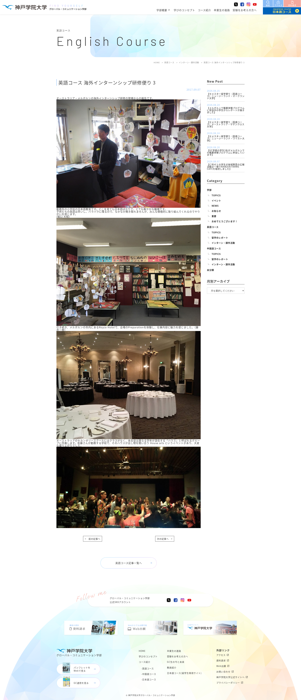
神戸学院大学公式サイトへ (230, 677)
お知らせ (216, 210)
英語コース (213, 226)
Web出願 (221, 665)
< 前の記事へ (92, 538)
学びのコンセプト (184, 10)
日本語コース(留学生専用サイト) (184, 673)
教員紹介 (171, 667)
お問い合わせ (223, 671)
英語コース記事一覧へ (128, 563)
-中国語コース (148, 674)
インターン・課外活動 (223, 242)
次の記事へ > (164, 538)
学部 (209, 189)
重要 (214, 216)
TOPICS (216, 195)
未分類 (210, 269)
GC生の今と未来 (175, 661)
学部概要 (161, 10)
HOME (142, 650)
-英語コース (147, 668)
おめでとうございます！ (225, 221)
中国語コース (214, 248)
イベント (216, 200)
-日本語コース (148, 679)
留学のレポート (220, 237)
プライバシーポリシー (228, 682)
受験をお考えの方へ (245, 10)
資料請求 (221, 660)
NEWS (215, 205)
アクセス (221, 655)
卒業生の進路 (222, 10)
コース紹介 (204, 10)
